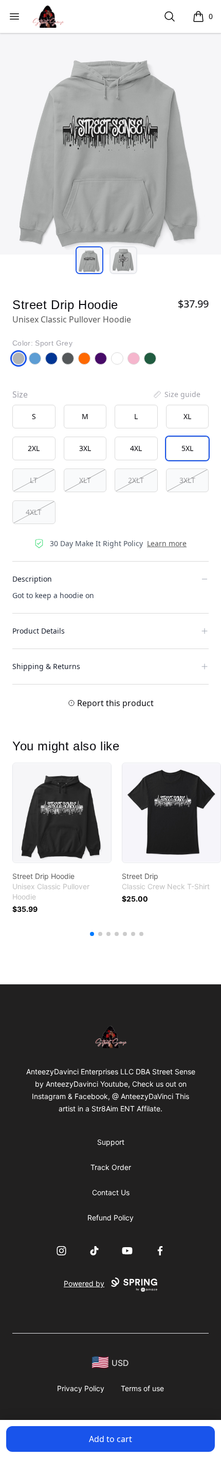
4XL (136, 448)
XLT (85, 480)
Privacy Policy (80, 1388)
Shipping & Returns (46, 666)
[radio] (34, 416)
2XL (34, 448)
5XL (187, 448)
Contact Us (111, 1192)
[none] (176, 394)
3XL (85, 448)
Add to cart (110, 1439)
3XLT (187, 480)
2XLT (136, 480)
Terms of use (142, 1388)
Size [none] (20, 394)
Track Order (110, 1167)
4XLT (34, 512)
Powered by (84, 1283)
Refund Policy (110, 1217)
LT (34, 480)
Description (32, 579)
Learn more (167, 543)
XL (187, 416)
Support (110, 1142)
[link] (62, 812)
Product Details (38, 631)
